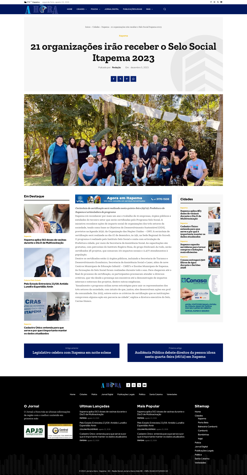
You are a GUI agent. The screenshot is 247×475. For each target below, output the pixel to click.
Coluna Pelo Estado (32, 280)
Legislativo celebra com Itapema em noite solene (72, 352)
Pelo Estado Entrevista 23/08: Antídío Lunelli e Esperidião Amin (46, 285)
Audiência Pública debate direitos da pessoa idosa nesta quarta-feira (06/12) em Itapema (175, 354)
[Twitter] (218, 2)
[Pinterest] (127, 79)
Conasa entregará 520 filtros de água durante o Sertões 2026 (192, 263)
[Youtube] (221, 2)
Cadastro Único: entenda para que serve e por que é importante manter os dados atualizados (45, 330)
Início (87, 27)
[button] (164, 9)
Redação (116, 67)
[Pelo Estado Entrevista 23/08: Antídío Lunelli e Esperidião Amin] (46, 262)
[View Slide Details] (123, 199)
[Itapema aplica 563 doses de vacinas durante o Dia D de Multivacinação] (46, 218)
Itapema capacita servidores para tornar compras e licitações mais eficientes (193, 248)
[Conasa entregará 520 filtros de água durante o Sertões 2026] (214, 262)
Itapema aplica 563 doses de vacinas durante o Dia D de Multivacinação (45, 241)
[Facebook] (211, 2)
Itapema (105, 27)
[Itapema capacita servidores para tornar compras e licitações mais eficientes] (214, 246)
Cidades (96, 27)
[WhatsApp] (133, 79)
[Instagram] (214, 2)
